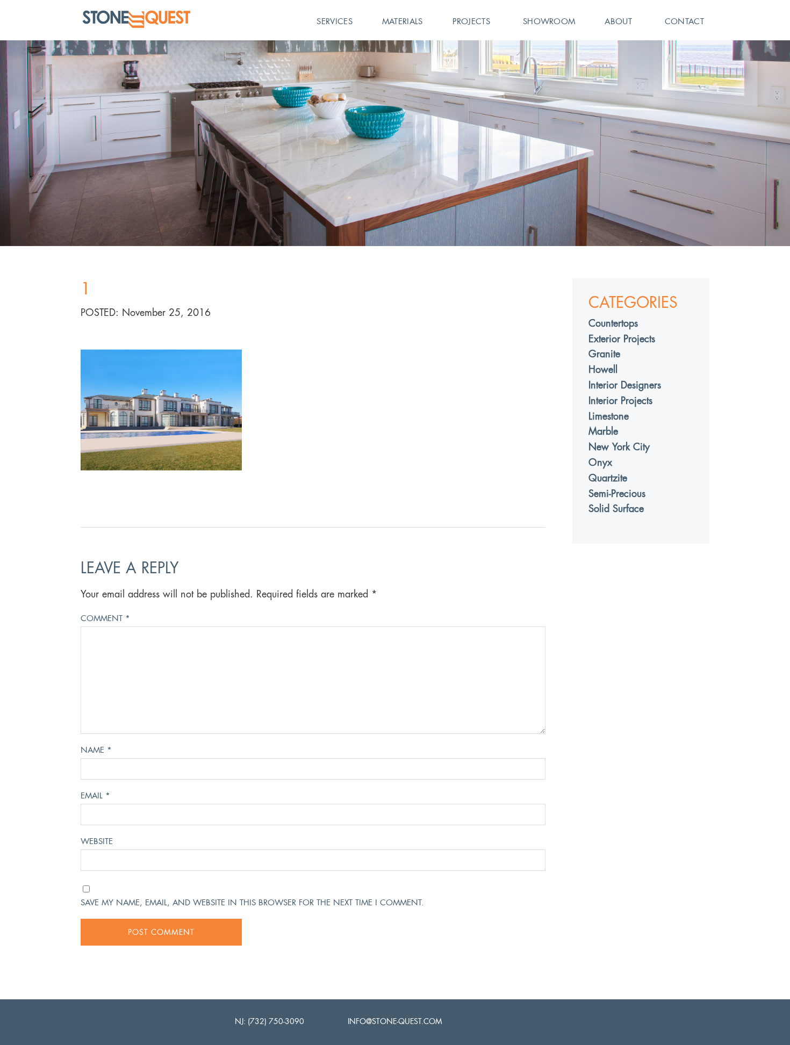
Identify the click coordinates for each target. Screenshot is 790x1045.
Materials (402, 21)
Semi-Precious (616, 493)
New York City (619, 447)
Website (97, 841)
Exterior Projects (621, 339)
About (618, 21)
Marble (603, 431)
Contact (684, 21)
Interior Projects (620, 400)
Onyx (600, 462)
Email (95, 795)
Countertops (613, 323)
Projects (471, 21)
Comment (105, 618)
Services (334, 21)
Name (96, 750)
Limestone (608, 416)
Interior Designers (624, 385)
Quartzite (607, 478)
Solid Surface (616, 508)
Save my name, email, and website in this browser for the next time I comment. (252, 902)
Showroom (549, 21)
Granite (604, 354)
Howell (602, 369)
